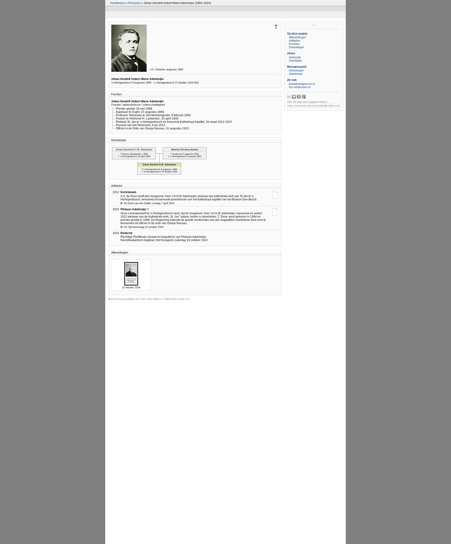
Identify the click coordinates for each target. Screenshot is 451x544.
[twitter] (294, 97)
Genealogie (296, 47)
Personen (134, 3)
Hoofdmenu (117, 3)
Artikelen (294, 40)
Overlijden (295, 60)
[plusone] (304, 97)
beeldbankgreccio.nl (302, 84)
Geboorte (295, 57)
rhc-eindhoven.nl (300, 87)
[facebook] (299, 97)
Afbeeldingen (297, 37)
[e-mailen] (289, 97)
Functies (294, 44)
